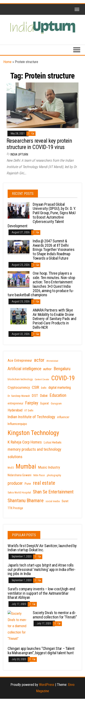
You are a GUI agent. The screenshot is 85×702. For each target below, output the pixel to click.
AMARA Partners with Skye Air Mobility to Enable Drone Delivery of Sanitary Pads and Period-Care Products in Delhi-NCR (54, 319)
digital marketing (59, 387)
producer (15, 483)
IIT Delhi (28, 410)
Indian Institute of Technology (31, 416)
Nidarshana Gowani (19, 475)
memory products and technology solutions (34, 453)
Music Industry (49, 467)
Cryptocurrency (19, 387)
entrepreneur (15, 403)
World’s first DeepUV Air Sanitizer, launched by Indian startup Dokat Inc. (42, 547)
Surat (65, 501)
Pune (28, 483)
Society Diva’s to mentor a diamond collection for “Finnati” (55, 614)
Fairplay (31, 403)
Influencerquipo (17, 424)
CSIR (35, 387)
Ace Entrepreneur (20, 360)
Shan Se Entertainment (53, 492)
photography (54, 475)
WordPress (46, 685)
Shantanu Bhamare (26, 500)
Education (57, 395)
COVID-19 (63, 378)
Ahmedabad (52, 361)
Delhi (43, 387)
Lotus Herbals (52, 442)
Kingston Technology (33, 433)
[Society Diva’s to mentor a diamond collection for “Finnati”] (18, 626)
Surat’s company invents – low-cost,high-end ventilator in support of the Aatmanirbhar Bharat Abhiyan (41, 593)
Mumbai (26, 466)
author (47, 369)
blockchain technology (20, 379)
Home (7, 62)
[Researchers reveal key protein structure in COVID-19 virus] (42, 105)
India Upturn (19, 154)
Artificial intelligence (24, 368)
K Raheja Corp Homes (25, 442)
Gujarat (44, 403)
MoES (11, 467)
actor (39, 360)
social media (53, 501)
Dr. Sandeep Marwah (19, 395)
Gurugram (56, 403)
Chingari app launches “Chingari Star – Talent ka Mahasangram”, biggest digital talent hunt (41, 650)
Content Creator (42, 379)
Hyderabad (15, 410)
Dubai (44, 396)
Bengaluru (62, 368)
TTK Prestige (15, 508)
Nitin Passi (39, 475)
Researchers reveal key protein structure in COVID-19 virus (39, 143)
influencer (63, 417)
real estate (44, 483)
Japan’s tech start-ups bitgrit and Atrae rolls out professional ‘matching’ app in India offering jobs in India (41, 569)
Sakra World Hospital (19, 492)
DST (35, 395)
